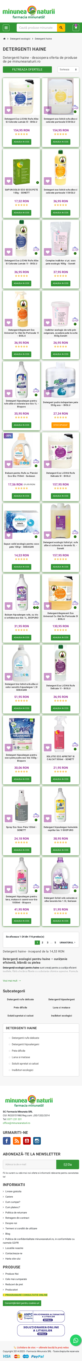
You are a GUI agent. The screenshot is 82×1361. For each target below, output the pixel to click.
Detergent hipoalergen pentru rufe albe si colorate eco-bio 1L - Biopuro (21, 403)
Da (69, 1164)
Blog (7, 1233)
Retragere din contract (17, 1217)
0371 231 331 (14, 1119)
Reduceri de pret (14, 1284)
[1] (16, 134)
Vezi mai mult (12, 980)
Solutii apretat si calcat (20, 1015)
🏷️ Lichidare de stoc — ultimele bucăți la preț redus (41, 1347)
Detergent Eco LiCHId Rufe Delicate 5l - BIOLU (60, 474)
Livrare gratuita (13, 1191)
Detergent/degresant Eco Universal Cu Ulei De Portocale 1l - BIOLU (21, 333)
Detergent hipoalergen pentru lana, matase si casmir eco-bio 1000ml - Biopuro (21, 899)
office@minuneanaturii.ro (16, 1123)
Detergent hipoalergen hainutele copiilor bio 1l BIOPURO (60, 828)
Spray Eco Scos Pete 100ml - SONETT (21, 828)
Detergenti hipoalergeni (61, 999)
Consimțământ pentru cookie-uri (22, 1303)
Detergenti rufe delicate (20, 999)
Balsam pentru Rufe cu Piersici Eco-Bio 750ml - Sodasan (21, 474)
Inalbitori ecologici (61, 1015)
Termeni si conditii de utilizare (21, 1228)
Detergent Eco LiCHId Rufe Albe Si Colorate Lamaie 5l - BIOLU (21, 120)
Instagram (37, 1141)
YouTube (27, 1141)
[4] (24, 134)
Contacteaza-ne (13, 1253)
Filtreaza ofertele (27, 69)
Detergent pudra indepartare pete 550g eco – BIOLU (60, 404)
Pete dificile (20, 1007)
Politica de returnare (16, 1212)
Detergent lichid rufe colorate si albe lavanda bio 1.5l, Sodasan (60, 899)
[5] (27, 134)
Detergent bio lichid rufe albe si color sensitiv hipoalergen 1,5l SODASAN (21, 687)
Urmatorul (68, 942)
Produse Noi (11, 1273)
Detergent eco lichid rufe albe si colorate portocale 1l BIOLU (60, 191)
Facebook (6, 1141)
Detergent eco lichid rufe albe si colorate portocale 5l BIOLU (60, 120)
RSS (17, 1141)
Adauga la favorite (8, 110)
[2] (19, 134)
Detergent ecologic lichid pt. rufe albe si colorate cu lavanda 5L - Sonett (60, 545)
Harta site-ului (12, 1258)
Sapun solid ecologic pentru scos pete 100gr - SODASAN (21, 545)
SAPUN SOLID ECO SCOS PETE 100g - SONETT (21, 191)
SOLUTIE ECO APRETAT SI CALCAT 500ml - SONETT (61, 758)
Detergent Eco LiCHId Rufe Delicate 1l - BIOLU (60, 687)
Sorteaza (64, 69)
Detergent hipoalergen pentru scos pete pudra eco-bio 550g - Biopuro (21, 758)
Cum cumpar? (12, 1202)
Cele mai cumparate (16, 1279)
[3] (21, 134)
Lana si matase (61, 1007)
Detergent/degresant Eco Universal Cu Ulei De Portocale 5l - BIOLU (60, 616)
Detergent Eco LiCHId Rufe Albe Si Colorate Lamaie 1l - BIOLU (21, 262)
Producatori (11, 1289)
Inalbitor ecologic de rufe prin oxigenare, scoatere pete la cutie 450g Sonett (61, 333)
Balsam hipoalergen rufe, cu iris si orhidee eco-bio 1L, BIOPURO (21, 616)
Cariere (9, 1196)
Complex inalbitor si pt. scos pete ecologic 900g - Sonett (61, 262)
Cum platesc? (12, 1207)
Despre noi (11, 1223)
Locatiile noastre (14, 1248)
